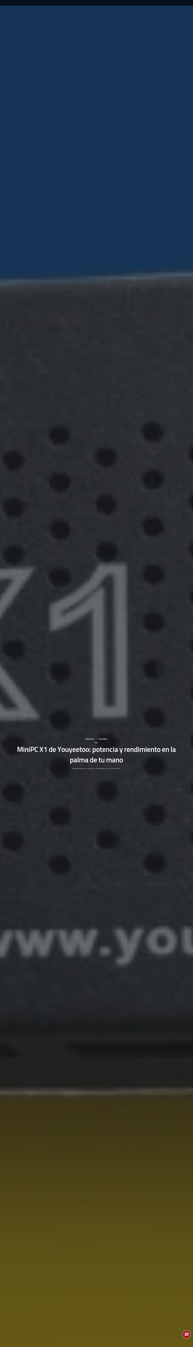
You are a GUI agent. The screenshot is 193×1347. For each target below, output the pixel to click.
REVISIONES (103, 739)
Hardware (89, 739)
